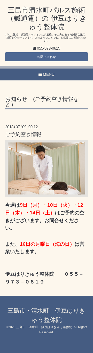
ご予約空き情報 (23, 134)
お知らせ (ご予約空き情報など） (42, 101)
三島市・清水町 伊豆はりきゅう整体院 (44, 327)
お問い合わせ (46, 57)
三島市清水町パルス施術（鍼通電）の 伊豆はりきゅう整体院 (47, 18)
